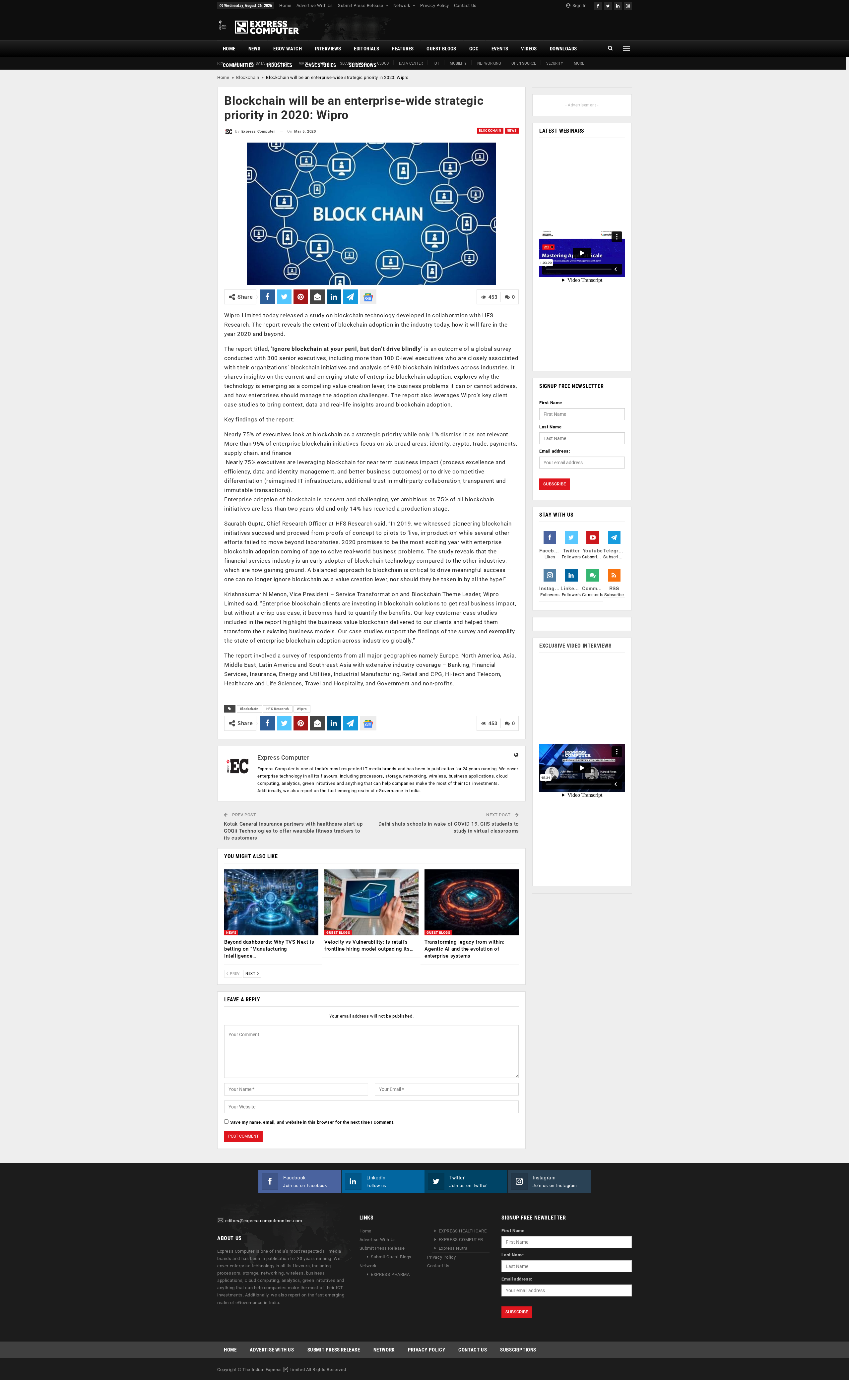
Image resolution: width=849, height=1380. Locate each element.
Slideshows (362, 65)
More (579, 63)
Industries (279, 65)
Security (554, 63)
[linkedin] (618, 5)
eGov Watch (287, 49)
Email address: (554, 451)
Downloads (563, 49)
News (254, 49)
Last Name (550, 426)
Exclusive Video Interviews (575, 646)
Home (285, 5)
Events (499, 49)
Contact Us (465, 5)
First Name (550, 402)
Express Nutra (453, 1248)
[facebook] (598, 5)
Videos (529, 49)
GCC (474, 49)
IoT (436, 63)
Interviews (328, 49)
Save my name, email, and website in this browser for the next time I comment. (312, 1122)
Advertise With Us (314, 5)
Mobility (458, 63)
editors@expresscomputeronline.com (263, 1220)
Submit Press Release (360, 5)
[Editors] (220, 1220)
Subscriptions (518, 1350)
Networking (489, 63)
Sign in (579, 5)
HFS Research (277, 709)
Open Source (523, 63)
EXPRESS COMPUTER (461, 1239)
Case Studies (320, 65)
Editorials (366, 49)
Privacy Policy (434, 5)
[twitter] (608, 5)
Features (403, 49)
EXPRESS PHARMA (390, 1274)
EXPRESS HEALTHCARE (463, 1230)
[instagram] (628, 5)
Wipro (302, 709)
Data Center (411, 63)
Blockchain (247, 77)
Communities (238, 65)
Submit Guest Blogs (391, 1256)
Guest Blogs (441, 49)
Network (402, 5)
